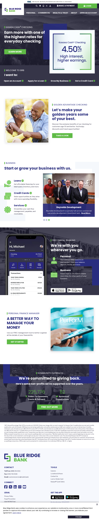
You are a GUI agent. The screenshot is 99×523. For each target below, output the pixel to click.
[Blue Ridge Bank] (13, 9)
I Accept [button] (78, 517)
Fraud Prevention (9, 499)
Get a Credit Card (84, 81)
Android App (74, 290)
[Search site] (37, 6)
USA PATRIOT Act (10, 501)
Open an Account (88, 13)
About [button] (74, 13)
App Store (57, 497)
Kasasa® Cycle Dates (58, 482)
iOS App (58, 290)
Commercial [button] (44, 13)
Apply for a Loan (36, 81)
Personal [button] (30, 13)
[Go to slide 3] (49, 220)
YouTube (24, 487)
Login (88, 6)
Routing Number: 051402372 (60, 502)
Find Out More (49, 407)
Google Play (72, 497)
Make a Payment (67, 6)
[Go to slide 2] (46, 220)
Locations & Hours (57, 473)
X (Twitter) (10, 487)
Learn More (16, 513)
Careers (53, 471)
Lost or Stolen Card (57, 479)
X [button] (97, 504)
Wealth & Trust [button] (60, 13)
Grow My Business (59, 81)
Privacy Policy (8, 496)
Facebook (5, 487)
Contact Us (54, 476)
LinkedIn (15, 487)
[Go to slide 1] (44, 220)
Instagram (19, 487)
